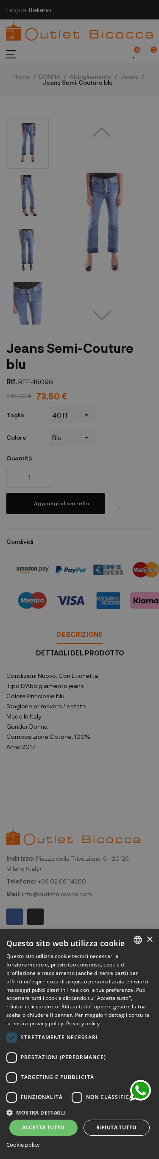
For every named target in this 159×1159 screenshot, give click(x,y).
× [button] (149, 939)
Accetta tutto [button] (43, 1127)
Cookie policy (23, 1145)
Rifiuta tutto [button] (116, 1127)
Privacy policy (83, 1023)
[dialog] (79, 1044)
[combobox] (138, 940)
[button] (79, 1111)
